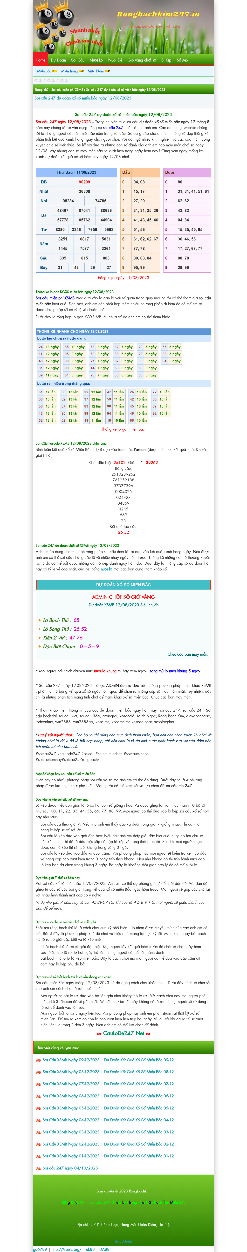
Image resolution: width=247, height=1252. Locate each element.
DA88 (104, 1249)
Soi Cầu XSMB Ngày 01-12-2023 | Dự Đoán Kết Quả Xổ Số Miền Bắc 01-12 (108, 1156)
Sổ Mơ (182, 60)
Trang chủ (41, 89)
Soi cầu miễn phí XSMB (67, 89)
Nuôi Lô (96, 60)
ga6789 (40, 1249)
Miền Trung (70, 70)
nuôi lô (106, 569)
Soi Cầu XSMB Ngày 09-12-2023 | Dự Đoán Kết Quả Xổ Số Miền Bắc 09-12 (108, 1059)
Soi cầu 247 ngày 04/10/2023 (70, 1168)
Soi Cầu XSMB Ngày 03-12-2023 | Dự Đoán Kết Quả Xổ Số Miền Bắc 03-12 (108, 1132)
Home (40, 60)
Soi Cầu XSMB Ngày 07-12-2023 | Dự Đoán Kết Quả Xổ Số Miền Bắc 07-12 (108, 1083)
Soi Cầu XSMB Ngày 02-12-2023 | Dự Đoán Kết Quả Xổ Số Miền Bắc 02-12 (108, 1144)
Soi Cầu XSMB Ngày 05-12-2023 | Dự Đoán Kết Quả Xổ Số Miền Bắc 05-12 (108, 1108)
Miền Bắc (44, 70)
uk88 (90, 1249)
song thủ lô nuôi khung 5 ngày (175, 671)
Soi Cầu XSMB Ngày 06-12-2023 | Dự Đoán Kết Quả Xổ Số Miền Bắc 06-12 (108, 1096)
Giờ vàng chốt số (142, 60)
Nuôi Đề (115, 60)
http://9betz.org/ (67, 1249)
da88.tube (123, 1241)
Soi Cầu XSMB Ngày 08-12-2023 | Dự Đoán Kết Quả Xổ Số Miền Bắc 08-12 (108, 1071)
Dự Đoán (58, 60)
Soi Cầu (77, 60)
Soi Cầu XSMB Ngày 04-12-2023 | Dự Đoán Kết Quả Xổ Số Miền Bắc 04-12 (108, 1120)
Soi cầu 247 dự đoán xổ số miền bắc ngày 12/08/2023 (82, 98)
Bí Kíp (166, 60)
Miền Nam (96, 70)
